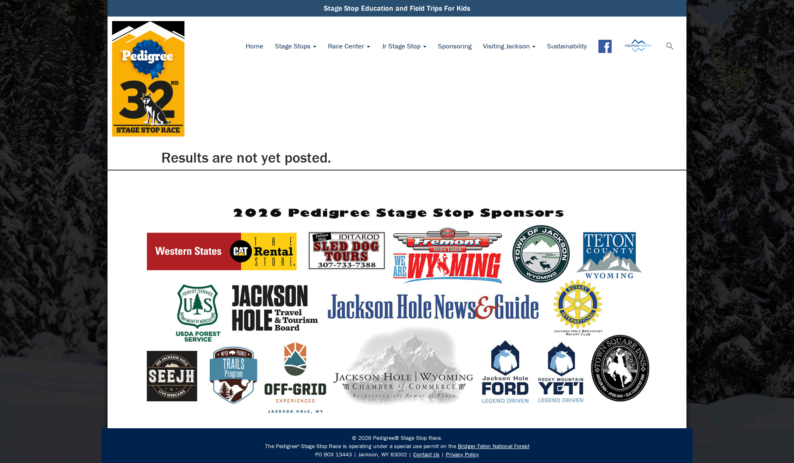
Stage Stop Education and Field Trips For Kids (397, 8)
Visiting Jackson (507, 45)
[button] (670, 47)
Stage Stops (293, 45)
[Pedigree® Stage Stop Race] (148, 79)
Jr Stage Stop (402, 45)
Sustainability (567, 45)
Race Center (347, 45)
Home (254, 45)
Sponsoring (454, 45)
